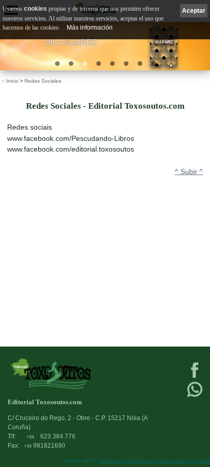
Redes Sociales (42, 81)
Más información (90, 27)
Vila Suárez (71, 42)
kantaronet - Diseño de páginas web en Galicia (154, 460)
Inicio (12, 81)
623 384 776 (51, 436)
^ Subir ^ (189, 171)
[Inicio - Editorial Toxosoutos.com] (84, 373)
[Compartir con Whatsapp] (195, 396)
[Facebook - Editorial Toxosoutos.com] (195, 376)
